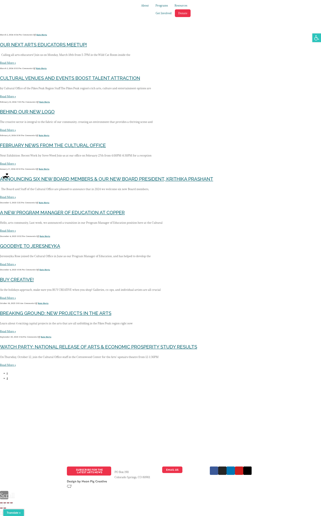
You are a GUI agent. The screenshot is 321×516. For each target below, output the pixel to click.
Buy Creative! (17, 279)
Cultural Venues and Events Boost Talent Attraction (70, 78)
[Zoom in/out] (11, 502)
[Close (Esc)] (1, 502)
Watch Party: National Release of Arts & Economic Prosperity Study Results (98, 347)
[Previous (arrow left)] (1, 507)
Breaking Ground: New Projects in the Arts (55, 313)
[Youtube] (239, 471)
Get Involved (164, 13)
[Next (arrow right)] (4, 507)
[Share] (4, 502)
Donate (182, 13)
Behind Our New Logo (27, 112)
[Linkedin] (231, 471)
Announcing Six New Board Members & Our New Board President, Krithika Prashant (106, 179)
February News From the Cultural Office (53, 145)
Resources (181, 5)
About (145, 5)
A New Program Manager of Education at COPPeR (62, 212)
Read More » (8, 63)
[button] (316, 37)
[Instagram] (222, 471)
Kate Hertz (41, 34)
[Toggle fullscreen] (8, 502)
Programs (161, 5)
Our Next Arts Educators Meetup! (43, 44)
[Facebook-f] (214, 471)
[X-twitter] (247, 471)
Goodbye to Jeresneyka (30, 246)
